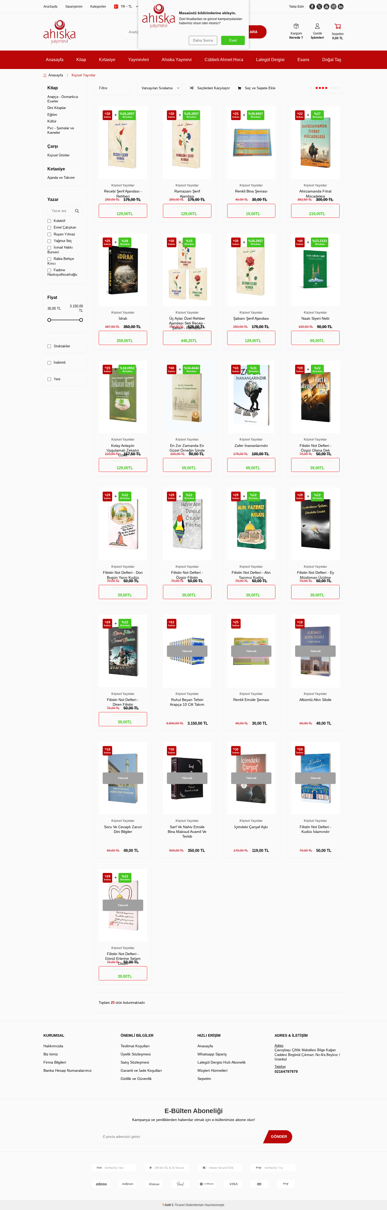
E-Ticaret (178, 1205)
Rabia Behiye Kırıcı (60, 261)
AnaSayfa (50, 6)
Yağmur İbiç (62, 241)
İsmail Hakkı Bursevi (60, 249)
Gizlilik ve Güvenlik (136, 1078)
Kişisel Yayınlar (123, 185)
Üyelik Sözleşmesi (136, 1054)
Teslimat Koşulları (135, 1046)
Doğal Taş (331, 59)
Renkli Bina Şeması (251, 191)
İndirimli (59, 362)
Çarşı (52, 146)
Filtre (103, 88)
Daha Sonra (203, 40)
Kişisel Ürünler (58, 155)
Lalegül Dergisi (270, 59)
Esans (303, 59)
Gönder (279, 1136)
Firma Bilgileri (54, 1062)
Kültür (51, 121)
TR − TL (126, 6)
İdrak (123, 318)
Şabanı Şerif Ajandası (251, 318)
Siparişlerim (73, 6)
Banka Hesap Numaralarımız (67, 1070)
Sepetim (204, 1078)
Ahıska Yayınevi (177, 59)
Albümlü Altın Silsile (315, 700)
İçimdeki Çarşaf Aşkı (251, 827)
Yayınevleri (138, 59)
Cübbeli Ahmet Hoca (224, 59)
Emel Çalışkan (64, 227)
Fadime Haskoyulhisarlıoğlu (62, 272)
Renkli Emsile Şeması (251, 700)
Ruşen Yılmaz (64, 234)
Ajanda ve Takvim (61, 178)
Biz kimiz (50, 1054)
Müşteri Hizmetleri (212, 1070)
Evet (233, 40)
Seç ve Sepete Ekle (259, 88)
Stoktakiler (61, 346)
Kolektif (59, 221)
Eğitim (52, 115)
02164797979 (286, 1071)
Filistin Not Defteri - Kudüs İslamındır (315, 829)
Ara (253, 32)
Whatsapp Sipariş (212, 1054)
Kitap (81, 59)
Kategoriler (98, 6)
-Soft (167, 1205)
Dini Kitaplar (56, 108)
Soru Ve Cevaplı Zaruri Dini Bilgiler (123, 829)
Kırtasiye (107, 59)
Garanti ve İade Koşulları (141, 1070)
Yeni (56, 379)
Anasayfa (54, 59)
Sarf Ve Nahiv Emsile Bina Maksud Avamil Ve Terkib (187, 831)
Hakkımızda (53, 1046)
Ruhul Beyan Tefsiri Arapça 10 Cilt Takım (187, 702)
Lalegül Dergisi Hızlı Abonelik (221, 1062)
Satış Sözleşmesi (135, 1062)
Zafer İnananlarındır (251, 445)
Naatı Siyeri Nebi (315, 318)
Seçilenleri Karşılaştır (213, 88)
